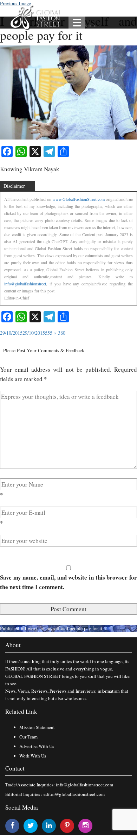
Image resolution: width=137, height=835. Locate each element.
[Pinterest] (67, 825)
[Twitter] (30, 825)
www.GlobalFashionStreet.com (78, 199)
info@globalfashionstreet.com (84, 784)
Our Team (28, 737)
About (13, 645)
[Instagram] (86, 825)
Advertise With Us (36, 746)
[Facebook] (12, 825)
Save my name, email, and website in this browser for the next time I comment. (68, 582)
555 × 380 (55, 332)
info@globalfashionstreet (25, 283)
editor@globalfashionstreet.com (74, 794)
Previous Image (15, 3)
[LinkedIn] (49, 825)
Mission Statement (37, 727)
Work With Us (32, 756)
